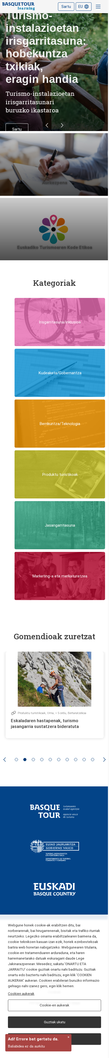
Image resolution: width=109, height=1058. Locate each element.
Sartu (66, 6)
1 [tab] (16, 759)
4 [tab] (41, 759)
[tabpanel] (55, 695)
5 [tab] (50, 759)
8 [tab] (75, 759)
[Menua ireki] (98, 6)
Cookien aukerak (21, 994)
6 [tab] (58, 759)
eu (80, 6)
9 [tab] (84, 759)
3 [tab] (33, 759)
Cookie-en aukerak (54, 1005)
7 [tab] (67, 759)
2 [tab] (24, 759)
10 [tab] (92, 759)
